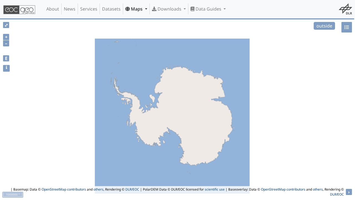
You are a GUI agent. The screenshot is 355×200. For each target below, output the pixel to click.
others (98, 189)
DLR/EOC (132, 189)
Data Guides (208, 9)
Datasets (111, 9)
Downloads (169, 9)
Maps (137, 9)
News (69, 9)
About (52, 9)
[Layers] (346, 27)
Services (88, 9)
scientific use (215, 189)
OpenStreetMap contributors (64, 189)
